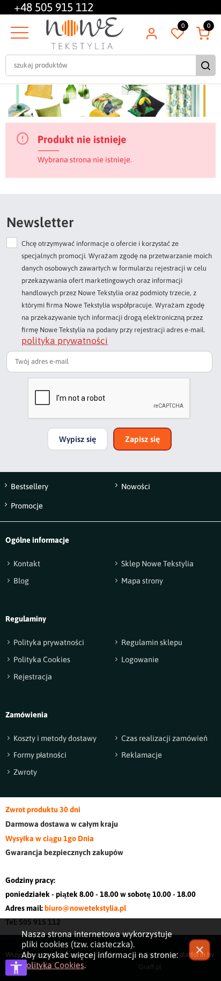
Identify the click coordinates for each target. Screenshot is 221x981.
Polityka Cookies (52, 965)
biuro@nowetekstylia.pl (85, 908)
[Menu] (18, 33)
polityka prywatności (64, 340)
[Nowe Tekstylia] (85, 33)
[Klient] (151, 33)
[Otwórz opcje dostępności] (16, 968)
